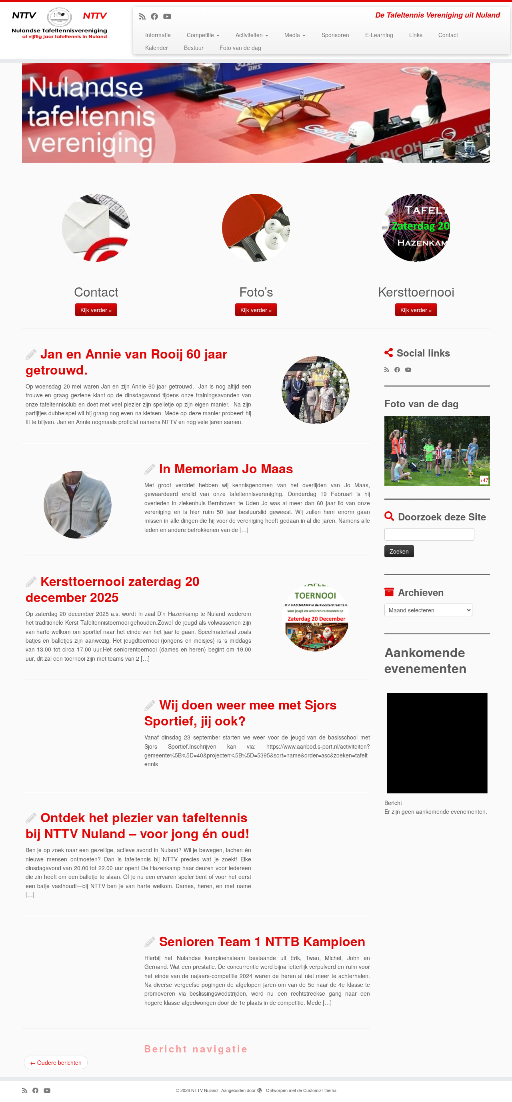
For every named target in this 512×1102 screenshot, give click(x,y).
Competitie (201, 35)
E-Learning (379, 35)
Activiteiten (250, 35)
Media (293, 35)
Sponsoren (335, 35)
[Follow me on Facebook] (157, 16)
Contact (448, 35)
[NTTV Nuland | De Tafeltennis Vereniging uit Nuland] (59, 26)
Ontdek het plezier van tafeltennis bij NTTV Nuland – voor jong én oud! (138, 825)
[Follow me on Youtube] (169, 16)
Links (415, 35)
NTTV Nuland (204, 1090)
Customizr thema (319, 1090)
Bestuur (194, 48)
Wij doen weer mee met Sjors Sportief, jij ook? (240, 712)
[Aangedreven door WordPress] (259, 1088)
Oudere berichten (56, 1062)
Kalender (156, 48)
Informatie (158, 35)
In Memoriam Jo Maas (226, 468)
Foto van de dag (240, 48)
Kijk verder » (96, 310)
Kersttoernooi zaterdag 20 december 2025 (113, 589)
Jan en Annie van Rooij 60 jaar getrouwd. (126, 361)
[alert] (437, 748)
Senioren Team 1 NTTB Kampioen (262, 941)
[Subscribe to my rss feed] (145, 16)
